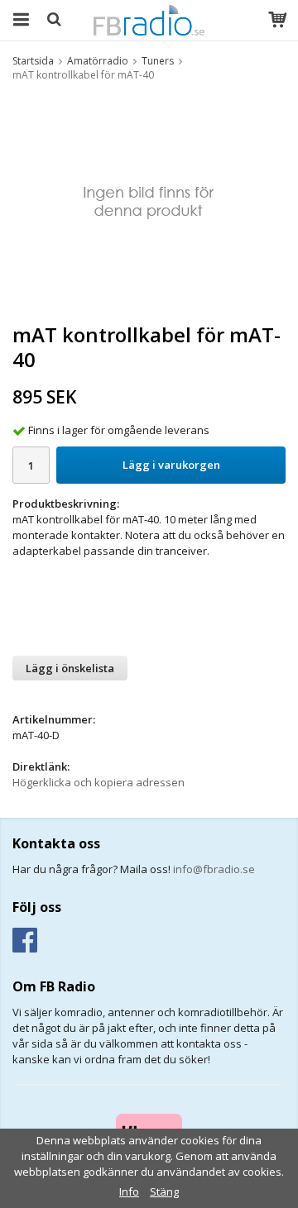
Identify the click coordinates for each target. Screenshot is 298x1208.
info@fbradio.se (214, 869)
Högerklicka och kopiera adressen (98, 782)
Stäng (164, 1191)
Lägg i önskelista (70, 668)
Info (129, 1191)
